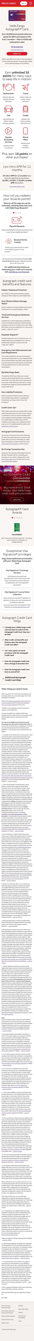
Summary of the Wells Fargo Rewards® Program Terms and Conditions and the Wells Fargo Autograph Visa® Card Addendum (17, 777)
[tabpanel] (17, 533)
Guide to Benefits (8, 1014)
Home (20, 1321)
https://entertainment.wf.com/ (10, 1235)
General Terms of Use (7, 1319)
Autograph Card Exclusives (10, 444)
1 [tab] (13, 212)
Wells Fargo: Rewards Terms (23, 911)
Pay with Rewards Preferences (22, 847)
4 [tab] (20, 212)
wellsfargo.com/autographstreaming (12, 814)
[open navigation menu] (29, 3)
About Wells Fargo (23, 1309)
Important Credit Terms (9, 459)
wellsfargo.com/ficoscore (10, 426)
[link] (9, 3)
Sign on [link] (23, 3)
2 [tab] (16, 212)
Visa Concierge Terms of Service (10, 1258)
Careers (20, 1312)
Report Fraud (5, 1323)
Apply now (17, 54)
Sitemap (20, 1305)
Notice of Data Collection (8, 1316)
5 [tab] (21, 517)
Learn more (17, 499)
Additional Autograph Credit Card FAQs (15, 678)
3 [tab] (18, 212)
